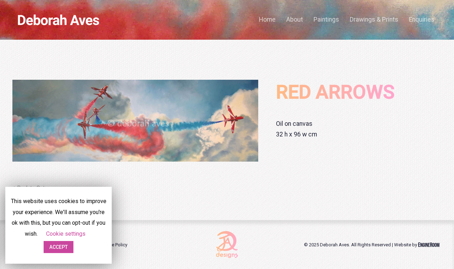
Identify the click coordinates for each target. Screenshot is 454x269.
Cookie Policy (113, 244)
